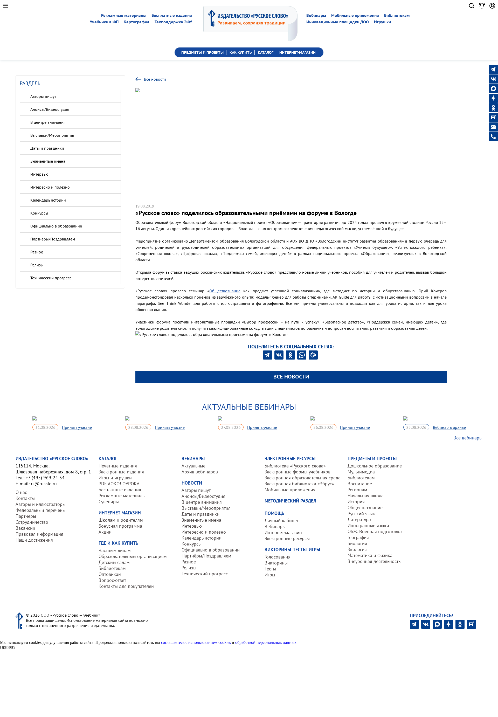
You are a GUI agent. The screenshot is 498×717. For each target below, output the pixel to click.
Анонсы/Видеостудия (49, 109)
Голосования (277, 557)
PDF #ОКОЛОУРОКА (119, 484)
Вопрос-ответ (112, 580)
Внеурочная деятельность (374, 561)
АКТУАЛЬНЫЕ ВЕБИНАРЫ (249, 406)
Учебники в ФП (104, 21)
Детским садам (114, 562)
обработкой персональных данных (265, 642)
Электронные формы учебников (297, 472)
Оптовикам (110, 574)
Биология (357, 543)
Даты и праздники (47, 148)
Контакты (25, 498)
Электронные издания (121, 472)
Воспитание (360, 484)
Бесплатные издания (171, 15)
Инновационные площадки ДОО (337, 21)
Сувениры (109, 502)
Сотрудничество (32, 522)
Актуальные (193, 466)
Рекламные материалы (123, 15)
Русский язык (361, 513)
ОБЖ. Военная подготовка (375, 531)
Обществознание (224, 290)
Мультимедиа (361, 472)
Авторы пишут (43, 96)
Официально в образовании (56, 226)
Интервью (39, 174)
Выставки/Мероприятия (52, 135)
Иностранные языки (368, 525)
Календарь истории (48, 200)
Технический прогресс (50, 277)
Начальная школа (366, 496)
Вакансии (25, 528)
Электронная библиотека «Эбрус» (299, 484)
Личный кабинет (282, 520)
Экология (357, 549)
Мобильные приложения (355, 15)
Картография (136, 21)
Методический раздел (290, 501)
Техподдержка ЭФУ (173, 21)
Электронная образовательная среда (303, 478)
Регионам (357, 490)
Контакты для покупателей (126, 586)
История (356, 502)
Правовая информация (39, 534)
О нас (21, 492)
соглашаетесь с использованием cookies (196, 642)
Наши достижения (34, 540)
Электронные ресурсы (287, 538)
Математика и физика (370, 555)
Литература (359, 519)
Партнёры (26, 516)
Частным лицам (115, 550)
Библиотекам (397, 15)
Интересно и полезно (50, 187)
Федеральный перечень (40, 510)
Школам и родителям (121, 520)
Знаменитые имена (47, 161)
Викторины (276, 563)
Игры (270, 575)
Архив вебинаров (200, 472)
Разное (36, 251)
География (358, 537)
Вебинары (316, 15)
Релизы (37, 264)
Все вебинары (467, 438)
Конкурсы (39, 213)
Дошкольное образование (375, 466)
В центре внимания (48, 122)
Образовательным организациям (133, 556)
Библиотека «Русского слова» (295, 466)
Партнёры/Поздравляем (52, 239)
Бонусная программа (120, 526)
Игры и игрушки (115, 478)
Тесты (270, 569)
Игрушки (382, 21)
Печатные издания (118, 466)
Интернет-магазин (283, 532)
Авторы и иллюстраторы (41, 504)
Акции (105, 532)
